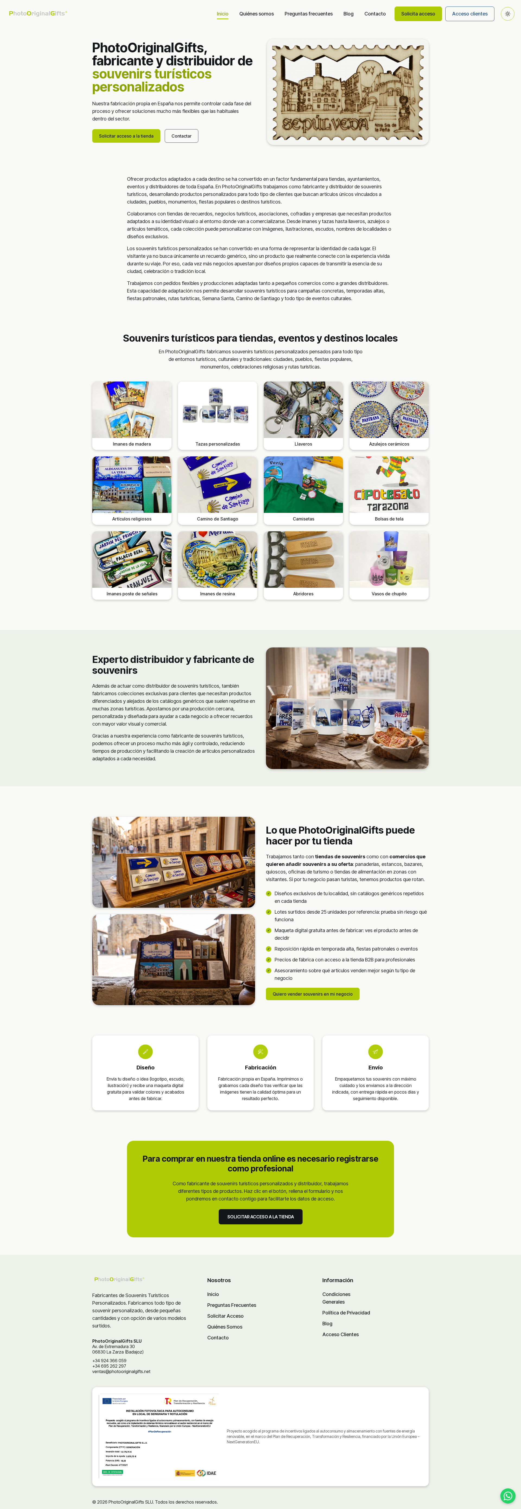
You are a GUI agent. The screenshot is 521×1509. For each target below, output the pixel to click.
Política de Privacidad (346, 1313)
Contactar (181, 136)
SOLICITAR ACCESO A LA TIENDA (260, 1216)
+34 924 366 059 (109, 1360)
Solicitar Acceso (225, 1316)
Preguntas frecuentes (309, 14)
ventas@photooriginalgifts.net (121, 1371)
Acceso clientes (470, 14)
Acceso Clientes (340, 1334)
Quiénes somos (256, 14)
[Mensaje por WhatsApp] (508, 1496)
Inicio (222, 14)
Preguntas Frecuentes (231, 1305)
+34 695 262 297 (109, 1366)
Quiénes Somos (224, 1327)
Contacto (375, 14)
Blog (349, 14)
